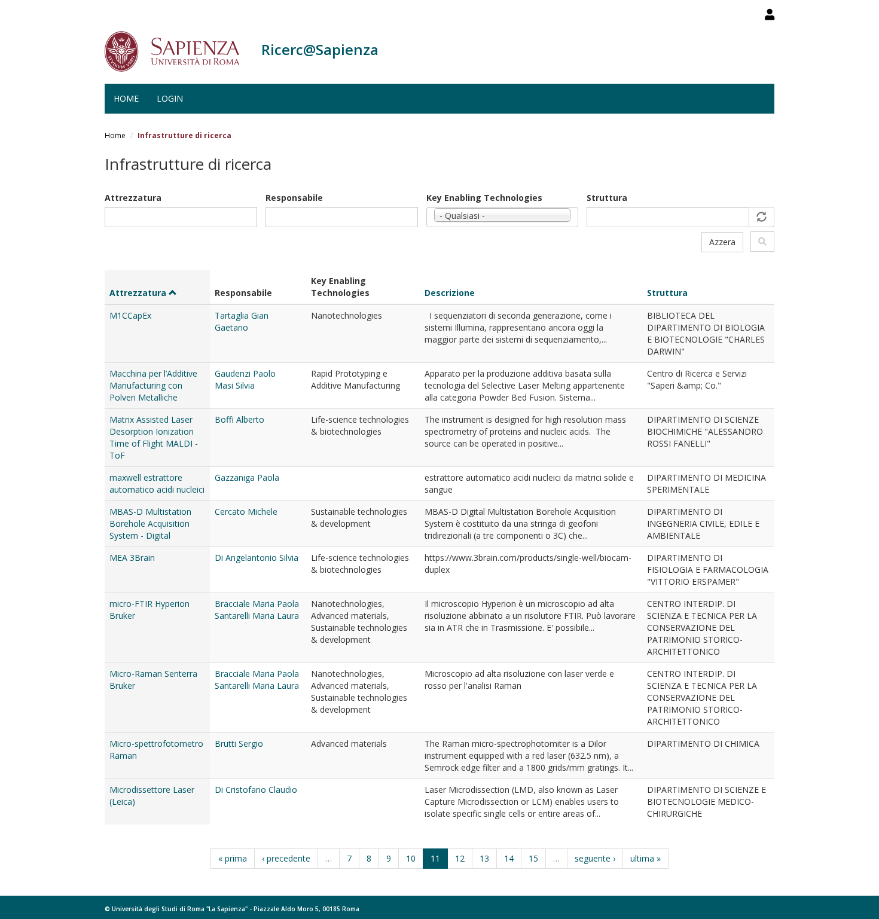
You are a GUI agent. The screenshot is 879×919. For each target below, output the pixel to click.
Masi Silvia (235, 385)
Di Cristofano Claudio (256, 789)
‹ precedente (286, 858)
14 (509, 858)
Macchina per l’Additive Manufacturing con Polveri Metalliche (153, 385)
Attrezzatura (133, 197)
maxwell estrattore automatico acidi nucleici (157, 483)
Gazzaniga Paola (247, 477)
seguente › (595, 858)
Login (170, 98)
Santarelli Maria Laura (257, 615)
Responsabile (294, 197)
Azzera (722, 242)
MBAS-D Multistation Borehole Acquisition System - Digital (150, 523)
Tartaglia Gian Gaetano (241, 321)
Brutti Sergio (239, 743)
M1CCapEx (130, 315)
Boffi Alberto (239, 419)
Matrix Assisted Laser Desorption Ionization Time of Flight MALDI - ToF (153, 437)
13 (484, 858)
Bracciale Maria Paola (257, 603)
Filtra (762, 241)
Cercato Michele (246, 511)
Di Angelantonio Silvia (256, 557)
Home (126, 98)
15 (533, 858)
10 (411, 858)
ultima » (645, 858)
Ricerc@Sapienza (320, 49)
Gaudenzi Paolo (245, 373)
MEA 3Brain (132, 557)
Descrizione (450, 292)
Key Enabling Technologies (484, 197)
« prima (232, 858)
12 (460, 858)
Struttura (607, 197)
